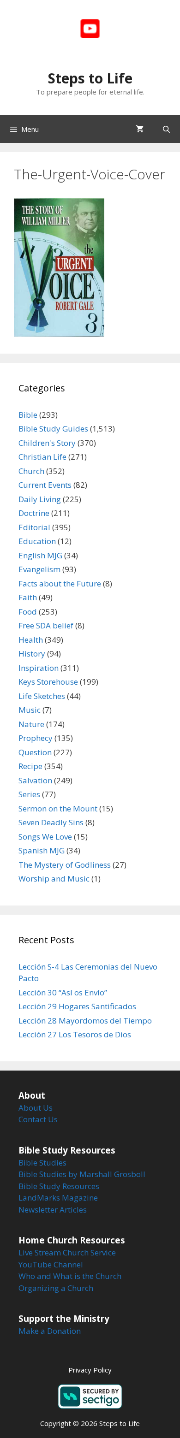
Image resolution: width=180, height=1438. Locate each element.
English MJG (40, 555)
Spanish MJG (41, 850)
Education (37, 541)
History (31, 653)
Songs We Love (45, 836)
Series (29, 794)
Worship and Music (54, 878)
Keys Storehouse (48, 681)
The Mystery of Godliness (64, 864)
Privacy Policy (90, 1369)
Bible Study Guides (53, 428)
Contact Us (38, 1119)
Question (35, 752)
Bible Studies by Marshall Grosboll (81, 1174)
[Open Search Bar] (166, 129)
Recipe (30, 766)
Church (31, 471)
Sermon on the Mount (57, 808)
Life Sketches (41, 696)
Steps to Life (90, 78)
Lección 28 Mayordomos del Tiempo (85, 1020)
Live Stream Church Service (67, 1252)
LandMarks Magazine (58, 1197)
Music (29, 709)
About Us (35, 1107)
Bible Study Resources (58, 1186)
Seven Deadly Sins (51, 822)
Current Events (45, 484)
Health (30, 639)
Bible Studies (42, 1162)
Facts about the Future (59, 583)
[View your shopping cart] (139, 129)
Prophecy (35, 738)
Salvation (35, 780)
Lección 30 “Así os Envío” (62, 992)
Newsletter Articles (52, 1209)
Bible (27, 414)
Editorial (34, 527)
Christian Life (42, 456)
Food (27, 611)
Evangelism (39, 569)
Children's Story (47, 443)
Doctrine (33, 513)
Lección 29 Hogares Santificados (77, 1006)
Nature (31, 724)
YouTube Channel (50, 1264)
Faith (27, 597)
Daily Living (39, 499)
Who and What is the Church (69, 1276)
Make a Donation (49, 1331)
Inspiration (38, 668)
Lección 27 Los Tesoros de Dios (74, 1034)
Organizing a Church (55, 1288)
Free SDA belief (45, 625)
